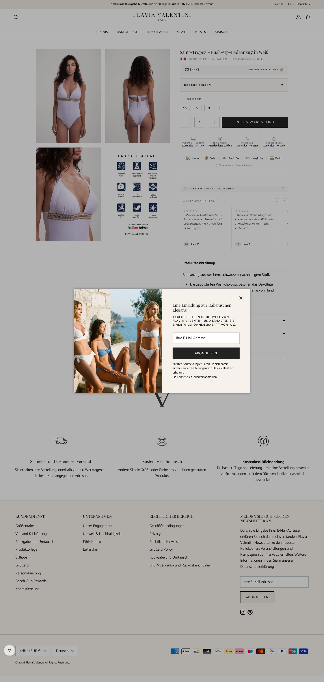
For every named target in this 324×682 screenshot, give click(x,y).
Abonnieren (206, 353)
